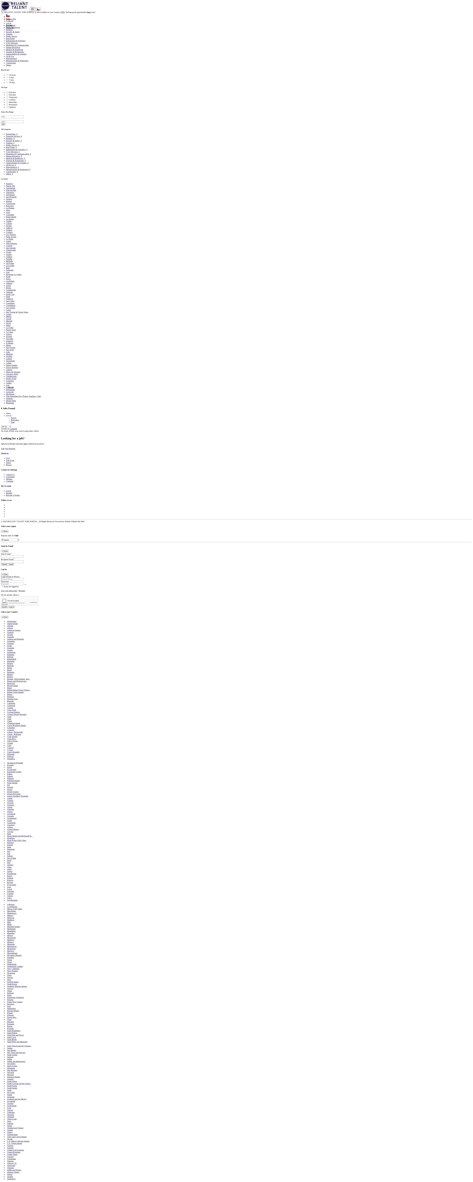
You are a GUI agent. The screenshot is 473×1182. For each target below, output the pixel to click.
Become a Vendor (13, 495)
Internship (13, 102)
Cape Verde (11, 710)
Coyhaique (10, 281)
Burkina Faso (12, 699)
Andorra (10, 632)
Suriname (11, 1097)
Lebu (8, 352)
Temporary (13, 97)
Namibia (10, 958)
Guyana (10, 832)
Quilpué (9, 230)
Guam (9, 820)
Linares (9, 255)
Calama (9, 223)
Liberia (10, 896)
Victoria (9, 336)
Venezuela (11, 1166)
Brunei (9, 694)
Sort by (14, 418)
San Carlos (10, 301)
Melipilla (9, 261)
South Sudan (12, 1088)
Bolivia (10, 677)
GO (3, 124)
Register (9, 25)
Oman (9, 991)
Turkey (10, 1132)
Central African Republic (17, 714)
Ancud (8, 319)
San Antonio (11, 248)
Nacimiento (10, 361)
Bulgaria (10, 697)
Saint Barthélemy (14, 1031)
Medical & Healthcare (14, 50)
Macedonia (11, 911)
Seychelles (11, 1064)
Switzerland (11, 1106)
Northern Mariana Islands (17, 986)
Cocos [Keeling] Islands (16, 725)
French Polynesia (14, 794)
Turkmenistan (12, 1135)
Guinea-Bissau (13, 829)
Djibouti (10, 756)
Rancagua (10, 206)
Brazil (9, 688)
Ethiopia (10, 778)
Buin (8, 268)
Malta (9, 924)
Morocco (10, 951)
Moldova (10, 940)
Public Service (11, 36)
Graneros (9, 341)
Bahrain (10, 657)
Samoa (9, 1048)
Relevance (15, 420)
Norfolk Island (12, 982)
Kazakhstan (11, 874)
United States (12, 1154)
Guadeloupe (12, 818)
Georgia (10, 803)
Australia (10, 648)
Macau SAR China (14, 909)
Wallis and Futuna (14, 1170)
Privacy (9, 465)
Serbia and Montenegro (16, 1061)
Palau (9, 995)
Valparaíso (10, 192)
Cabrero (9, 370)
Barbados (11, 661)
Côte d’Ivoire (12, 741)
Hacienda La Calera (13, 274)
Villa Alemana (11, 243)
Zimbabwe (11, 1179)
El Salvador (11, 770)
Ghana (9, 807)
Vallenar (9, 283)
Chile (9, 719)
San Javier (10, 350)
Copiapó (9, 232)
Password (4, 581)
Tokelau (10, 1123)
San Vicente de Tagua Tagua (17, 312)
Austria (10, 650)
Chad (9, 717)
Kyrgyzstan (11, 885)
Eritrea (9, 774)
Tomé (8, 277)
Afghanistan (12, 621)
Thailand (10, 1117)
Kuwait (10, 882)
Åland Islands (12, 624)
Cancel (4, 564)
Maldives (10, 920)
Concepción (10, 204)
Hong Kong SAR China (16, 840)
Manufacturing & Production (17, 61)
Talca (8, 210)
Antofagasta (10, 188)
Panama (10, 1000)
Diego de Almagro (13, 372)
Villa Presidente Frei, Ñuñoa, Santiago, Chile (23, 396)
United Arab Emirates (15, 1150)
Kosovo (10, 880)
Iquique (9, 201)
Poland (10, 1013)
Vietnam (10, 1168)
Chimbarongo (11, 376)
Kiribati (10, 878)
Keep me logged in (11, 587)
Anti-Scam (10, 460)
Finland (10, 787)
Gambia (10, 801)
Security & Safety (13, 32)
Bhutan (10, 675)
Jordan (9, 871)
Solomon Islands (13, 1077)
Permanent (13, 105)
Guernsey (11, 825)
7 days (11, 80)
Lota (7, 272)
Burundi (10, 701)
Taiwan (10, 1110)
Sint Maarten (12, 1070)
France (9, 789)
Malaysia (10, 918)
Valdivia (9, 228)
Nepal (9, 962)
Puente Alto (10, 186)
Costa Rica (11, 739)
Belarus (10, 663)
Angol (8, 286)
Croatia (10, 743)
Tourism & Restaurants (15, 52)
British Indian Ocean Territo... (18, 690)
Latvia (9, 889)
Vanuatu (10, 1161)
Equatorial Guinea (14, 772)
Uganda (10, 1146)
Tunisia (10, 1130)
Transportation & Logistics (16, 54)
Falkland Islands (13, 781)
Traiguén (9, 398)
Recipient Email (8, 559)
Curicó (8, 241)
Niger (9, 975)
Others (8, 65)
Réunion (10, 1022)
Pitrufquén (10, 403)
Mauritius (11, 933)
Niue (9, 980)
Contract (12, 100)
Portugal (10, 1015)
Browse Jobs (11, 19)
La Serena (10, 219)
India (9, 847)
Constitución (11, 290)
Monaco (10, 942)
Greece (10, 812)
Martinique (11, 929)
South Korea (12, 1086)
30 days (12, 82)
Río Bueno (10, 394)
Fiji (8, 785)
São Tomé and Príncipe (16, 1053)
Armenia (10, 644)
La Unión (9, 328)
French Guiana (13, 792)
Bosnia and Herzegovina (16, 681)
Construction (11, 63)
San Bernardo (11, 197)
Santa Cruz (10, 294)
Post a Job (10, 28)
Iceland (10, 845)
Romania (10, 1024)
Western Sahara (13, 1172)
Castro (8, 310)
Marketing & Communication (17, 45)
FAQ (8, 458)
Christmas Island (13, 723)
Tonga (9, 1126)
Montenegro (12, 946)
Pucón (8, 323)
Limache (9, 292)
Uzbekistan (11, 1159)
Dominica (11, 759)
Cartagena (10, 381)
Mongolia (11, 944)
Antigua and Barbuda (15, 639)
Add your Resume (8, 449)
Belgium (10, 666)
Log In (8, 23)
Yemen (9, 1174)
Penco (8, 279)
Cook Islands (12, 737)
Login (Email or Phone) (10, 577)
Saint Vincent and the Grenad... (19, 1046)
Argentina (11, 641)
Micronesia (11, 938)
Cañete (8, 363)
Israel (9, 860)
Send (11, 564)
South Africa (12, 1081)
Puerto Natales (11, 365)
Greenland (11, 814)
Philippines (11, 1008)
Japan (9, 867)
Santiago (9, 184)
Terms (8, 463)
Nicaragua (11, 973)
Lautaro (9, 359)
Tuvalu (10, 1139)
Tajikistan (11, 1112)
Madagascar (12, 913)
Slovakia (10, 1072)
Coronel (9, 246)
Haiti (9, 834)
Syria (9, 1108)
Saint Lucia (11, 1037)
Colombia (11, 728)
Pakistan (10, 993)
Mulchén (9, 354)
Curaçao (10, 748)
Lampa (8, 314)
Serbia (9, 1059)
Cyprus (10, 750)
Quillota (9, 257)
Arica (8, 212)
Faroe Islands (12, 783)
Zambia (10, 1177)
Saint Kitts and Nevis (15, 1035)
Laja (7, 385)
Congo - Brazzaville (15, 732)
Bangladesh (11, 659)
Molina (8, 317)
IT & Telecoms (12, 43)
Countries (9, 481)
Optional (12, 107)
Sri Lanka (11, 1092)
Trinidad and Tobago (15, 1128)
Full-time (12, 92)
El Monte (9, 343)
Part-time (12, 95)
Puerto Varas (11, 330)
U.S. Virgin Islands (14, 1143)
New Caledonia (13, 969)
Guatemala (11, 823)
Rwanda (10, 1028)
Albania (10, 626)
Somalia (10, 1079)
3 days (11, 77)
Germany (10, 805)
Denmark (10, 754)
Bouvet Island (12, 686)
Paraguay (10, 1004)
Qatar (9, 1020)
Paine (8, 297)
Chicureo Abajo (12, 374)
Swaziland (11, 1101)
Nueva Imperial (12, 367)
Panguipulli (10, 390)
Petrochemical (11, 58)
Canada (10, 708)
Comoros (10, 730)
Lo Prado (9, 239)
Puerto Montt (11, 217)
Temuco (9, 199)
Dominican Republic (15, 763)
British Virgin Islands (15, 692)
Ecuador (10, 765)
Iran (8, 851)
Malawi (10, 915)
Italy (9, 863)
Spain (9, 1090)
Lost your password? (9, 591)
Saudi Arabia (12, 1055)
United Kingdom (13, 1152)
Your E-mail (6, 554)
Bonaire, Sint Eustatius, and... (18, 679)
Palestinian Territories (15, 997)
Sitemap (9, 479)
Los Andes (10, 266)
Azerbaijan (11, 652)
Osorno (9, 226)
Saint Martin (12, 1040)
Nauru (9, 960)
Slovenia (10, 1075)
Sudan (9, 1095)
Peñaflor (9, 259)
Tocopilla (9, 339)
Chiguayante (11, 250)
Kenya (9, 876)
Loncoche (10, 392)
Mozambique (12, 953)
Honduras (11, 838)
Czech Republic (13, 752)
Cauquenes (10, 303)
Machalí (9, 321)
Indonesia (11, 849)
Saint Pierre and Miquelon (17, 1042)
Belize (9, 668)
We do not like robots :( (10, 595)
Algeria (10, 628)
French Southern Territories (17, 796)
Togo (9, 1121)
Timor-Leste (12, 1119)
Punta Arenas (11, 237)
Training (9, 34)
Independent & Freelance (15, 41)
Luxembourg (12, 907)
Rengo (8, 288)
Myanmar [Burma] (14, 955)
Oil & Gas (10, 56)
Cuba (9, 745)
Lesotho (10, 894)
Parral (8, 325)
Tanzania (10, 1115)
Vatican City (12, 1163)
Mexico (10, 935)
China (9, 721)
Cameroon (11, 706)
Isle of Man (11, 858)
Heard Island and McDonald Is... (20, 836)
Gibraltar (10, 809)
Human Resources (13, 47)
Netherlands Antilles (15, 966)
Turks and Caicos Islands (17, 1137)
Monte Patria (11, 401)
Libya (9, 898)
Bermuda (10, 672)
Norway (10, 989)
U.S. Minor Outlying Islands (18, 1141)
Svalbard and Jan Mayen (16, 1099)
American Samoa (13, 630)
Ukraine (10, 1148)
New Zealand (12, 971)
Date (13, 422)
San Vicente (10, 348)
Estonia (10, 776)
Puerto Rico (11, 1017)
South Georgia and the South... (19, 1084)
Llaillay (9, 383)
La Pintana (10, 208)
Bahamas (10, 655)
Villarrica (9, 299)
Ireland (10, 856)
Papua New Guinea (14, 1002)
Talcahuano (10, 195)
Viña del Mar (11, 190)
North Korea (12, 984)
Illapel (8, 345)
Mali (9, 922)
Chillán (9, 221)
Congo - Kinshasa (14, 734)
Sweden (10, 1104)
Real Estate (10, 39)
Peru (9, 1006)
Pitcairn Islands (13, 1011)
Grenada (10, 816)
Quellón (9, 356)
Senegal (10, 1057)
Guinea (10, 827)
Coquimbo (10, 215)
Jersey (9, 869)
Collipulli (10, 387)
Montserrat (11, 949)
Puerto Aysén (11, 379)
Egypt (9, 767)
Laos (9, 887)
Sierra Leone (12, 1066)
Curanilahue (10, 305)
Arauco (9, 334)
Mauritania (11, 931)
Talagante (9, 270)
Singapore (11, 1068)
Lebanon (10, 891)
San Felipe (10, 263)
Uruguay (10, 1157)
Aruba (9, 646)
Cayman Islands (13, 712)
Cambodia (11, 703)
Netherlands (12, 964)
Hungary (10, 843)
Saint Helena (12, 1033)
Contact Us (10, 475)
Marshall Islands (13, 927)
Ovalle (8, 252)
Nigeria (10, 977)
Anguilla (10, 637)
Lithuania (11, 904)
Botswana (11, 683)
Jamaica (10, 865)
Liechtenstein (12, 900)
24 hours (12, 75)
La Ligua (9, 332)
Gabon (9, 798)
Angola (10, 635)
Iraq (8, 854)
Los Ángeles (11, 235)
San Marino (11, 1050)
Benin (9, 670)
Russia (9, 1026)
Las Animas (10, 308)
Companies (10, 477)
